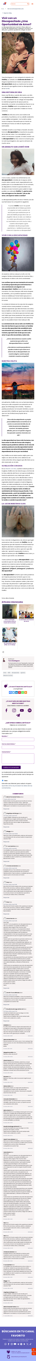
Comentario (6, 752)
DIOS (9, 672)
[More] (25, 692)
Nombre (5, 736)
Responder (6, 809)
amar (4, 672)
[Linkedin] (16, 692)
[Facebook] (10, 692)
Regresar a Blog (7, 13)
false (6, 780)
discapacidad (15, 672)
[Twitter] (13, 692)
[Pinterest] (19, 692)
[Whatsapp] (22, 692)
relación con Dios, (11, 469)
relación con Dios (7, 675)
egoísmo (23, 672)
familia (7, 88)
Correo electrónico (9, 744)
